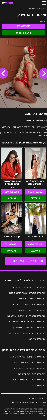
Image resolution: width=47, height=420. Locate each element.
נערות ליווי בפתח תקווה (35, 315)
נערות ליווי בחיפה (38, 362)
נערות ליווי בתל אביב (36, 338)
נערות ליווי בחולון (20, 298)
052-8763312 (23, 26)
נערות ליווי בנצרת (21, 368)
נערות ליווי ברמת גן (21, 327)
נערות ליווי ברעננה (17, 333)
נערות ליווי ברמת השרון (35, 333)
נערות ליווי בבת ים (18, 287)
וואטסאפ (35, 198)
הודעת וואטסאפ (24, 33)
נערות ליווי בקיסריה (20, 379)
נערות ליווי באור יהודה (36, 287)
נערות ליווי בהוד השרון (18, 292)
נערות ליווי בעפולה (37, 379)
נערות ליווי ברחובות (17, 321)
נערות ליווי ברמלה (37, 327)
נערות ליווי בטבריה (21, 362)
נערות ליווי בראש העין (15, 315)
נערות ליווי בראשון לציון (36, 321)
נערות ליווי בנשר (38, 374)
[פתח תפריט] (44, 3)
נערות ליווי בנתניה (23, 310)
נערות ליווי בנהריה (37, 368)
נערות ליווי (43, 8)
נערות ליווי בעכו (23, 374)
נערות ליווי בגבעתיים (37, 292)
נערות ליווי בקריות (38, 385)
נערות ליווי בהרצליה (37, 298)
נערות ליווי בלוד (38, 310)
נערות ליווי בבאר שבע (27, 260)
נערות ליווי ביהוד (38, 304)
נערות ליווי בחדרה (17, 356)
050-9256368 (12, 191)
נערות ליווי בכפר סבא (21, 304)
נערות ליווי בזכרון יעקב (36, 356)
